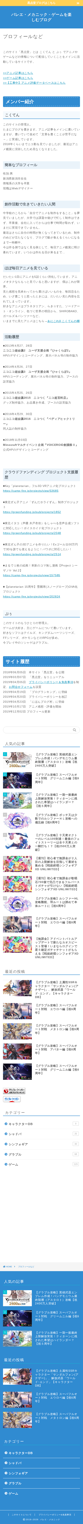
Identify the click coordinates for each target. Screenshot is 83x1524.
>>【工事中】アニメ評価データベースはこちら (34, 82)
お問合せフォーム (20, 686)
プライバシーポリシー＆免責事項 (51, 682)
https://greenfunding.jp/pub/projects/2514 (32, 554)
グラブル (43, 1154)
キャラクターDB (42, 1124)
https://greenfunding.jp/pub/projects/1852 (32, 512)
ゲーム (43, 1164)
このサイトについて (22, 1515)
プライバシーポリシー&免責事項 (55, 1515)
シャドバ (43, 1134)
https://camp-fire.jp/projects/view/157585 (31, 575)
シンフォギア (43, 1144)
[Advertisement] (41, 1214)
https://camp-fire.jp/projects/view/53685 (30, 490)
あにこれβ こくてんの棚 (63, 321)
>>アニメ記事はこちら (18, 73)
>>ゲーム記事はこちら (18, 78)
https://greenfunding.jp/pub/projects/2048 (32, 533)
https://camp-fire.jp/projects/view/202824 (31, 596)
